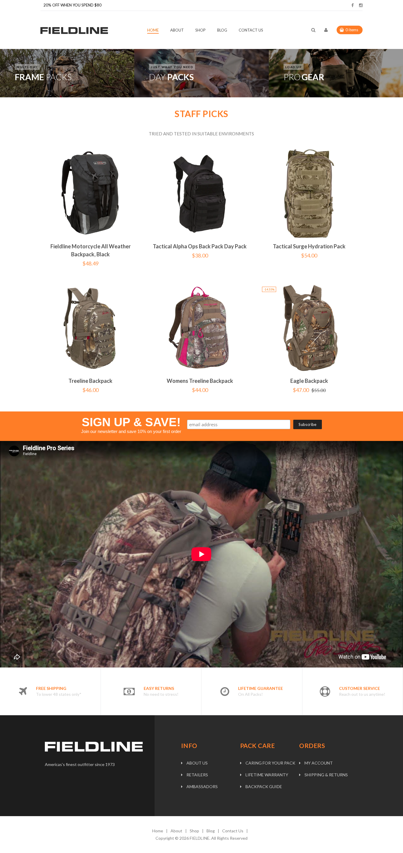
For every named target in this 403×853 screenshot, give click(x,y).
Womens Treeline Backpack (200, 381)
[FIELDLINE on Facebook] (352, 5)
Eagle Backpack (309, 381)
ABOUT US (197, 762)
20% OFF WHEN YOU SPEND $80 (72, 5)
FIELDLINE (199, 838)
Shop (194, 830)
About (176, 830)
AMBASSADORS (202, 786)
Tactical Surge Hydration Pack (309, 246)
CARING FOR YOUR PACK (270, 762)
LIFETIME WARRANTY (266, 774)
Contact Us (232, 830)
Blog (211, 830)
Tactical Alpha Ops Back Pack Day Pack (200, 246)
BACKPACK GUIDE (263, 786)
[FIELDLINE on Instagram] (361, 5)
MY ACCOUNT (318, 762)
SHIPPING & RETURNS (326, 774)
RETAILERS (197, 774)
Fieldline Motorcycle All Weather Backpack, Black (90, 250)
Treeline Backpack (90, 381)
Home (157, 830)
